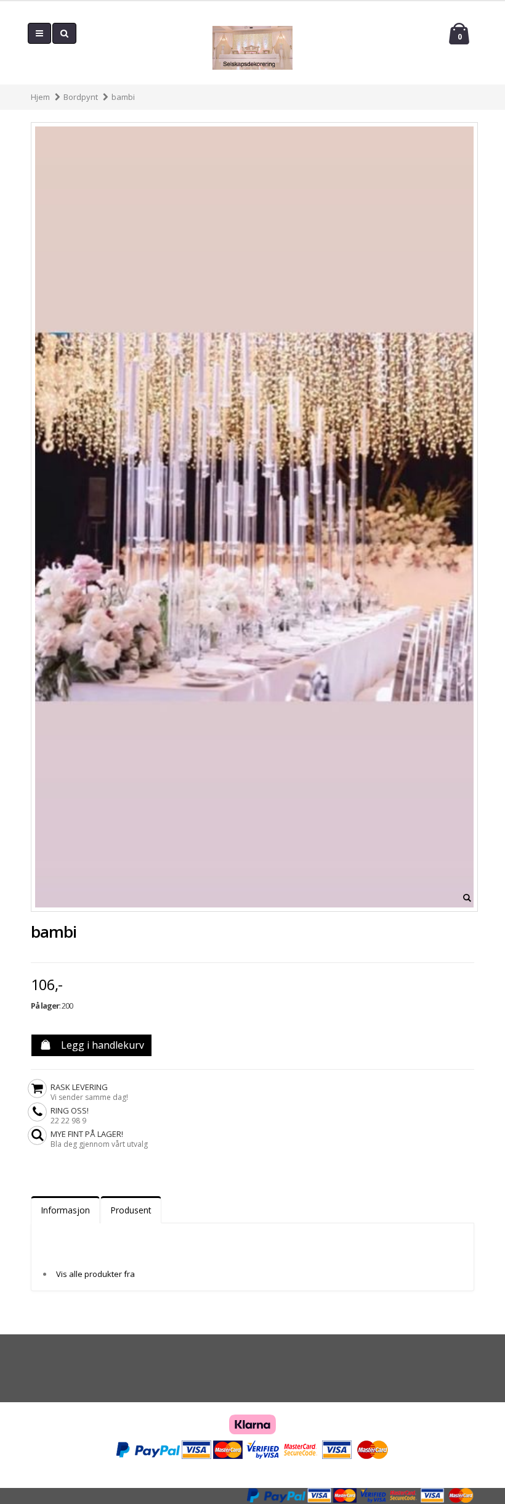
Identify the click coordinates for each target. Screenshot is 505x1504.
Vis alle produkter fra (95, 1273)
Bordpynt (80, 96)
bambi (123, 96)
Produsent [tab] (131, 1210)
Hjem (40, 96)
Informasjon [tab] (65, 1210)
